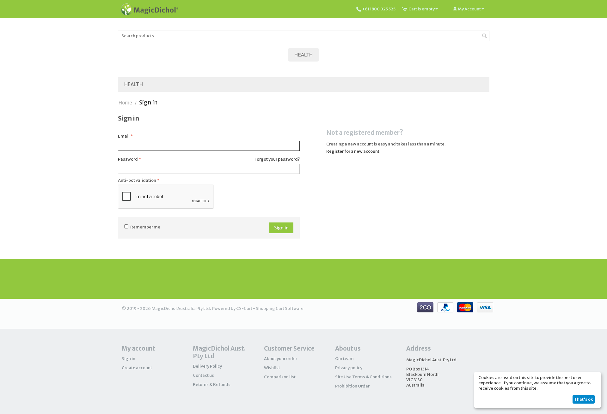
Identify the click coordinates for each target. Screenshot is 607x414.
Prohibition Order (352, 386)
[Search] (484, 36)
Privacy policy (348, 367)
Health (133, 84)
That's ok (583, 399)
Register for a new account (352, 151)
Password (128, 159)
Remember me (145, 227)
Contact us (203, 375)
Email (124, 136)
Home (125, 103)
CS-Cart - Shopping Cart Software (270, 308)
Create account (137, 367)
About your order (280, 358)
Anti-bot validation (137, 180)
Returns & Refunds (211, 384)
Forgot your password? (277, 159)
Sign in (281, 228)
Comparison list (280, 377)
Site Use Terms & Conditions (363, 377)
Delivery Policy (207, 366)
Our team (344, 358)
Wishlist (272, 367)
